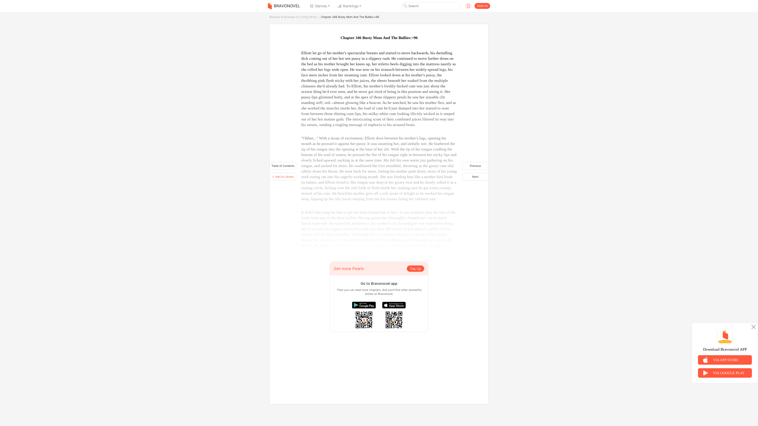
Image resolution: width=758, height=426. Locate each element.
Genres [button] (321, 6)
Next (475, 176)
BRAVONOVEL (287, 6)
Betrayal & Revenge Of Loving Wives (293, 17)
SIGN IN (482, 5)
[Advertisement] (379, 359)
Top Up (415, 269)
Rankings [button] (350, 6)
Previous (475, 165)
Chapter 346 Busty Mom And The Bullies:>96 (350, 17)
